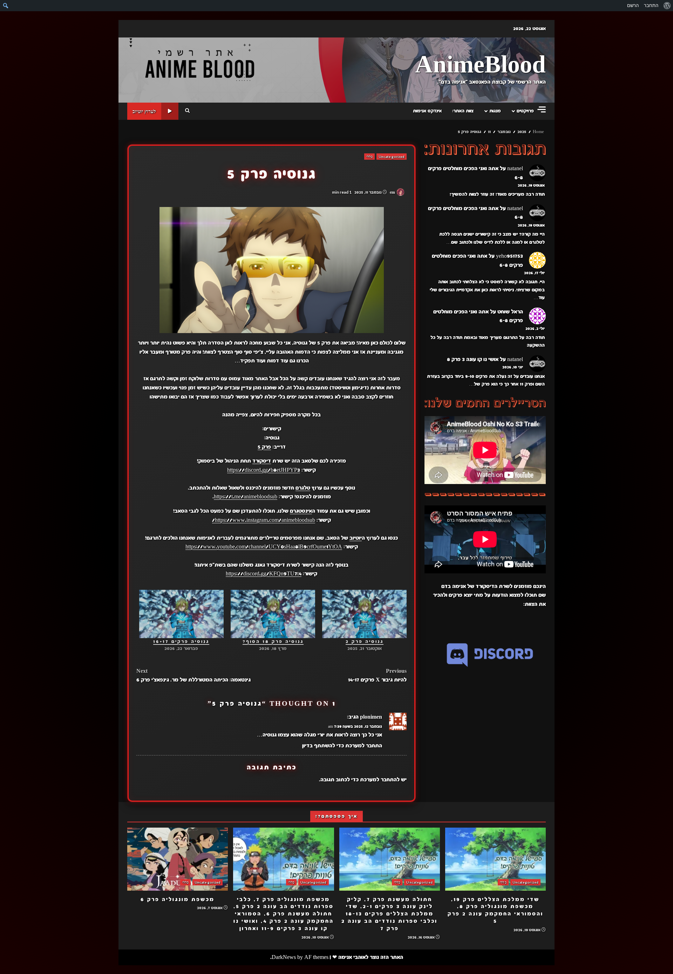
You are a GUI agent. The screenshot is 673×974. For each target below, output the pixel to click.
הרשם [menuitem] (633, 5)
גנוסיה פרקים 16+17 (181, 641)
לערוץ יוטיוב (144, 111)
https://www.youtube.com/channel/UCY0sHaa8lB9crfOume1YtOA (263, 547)
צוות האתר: (463, 111)
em (393, 192)
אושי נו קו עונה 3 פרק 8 (472, 359)
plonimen (371, 717)
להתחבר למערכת (380, 779)
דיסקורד (261, 461)
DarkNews (284, 957)
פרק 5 (264, 447)
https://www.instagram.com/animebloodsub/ (263, 520)
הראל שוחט (510, 312)
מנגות (495, 111)
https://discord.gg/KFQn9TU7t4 (263, 573)
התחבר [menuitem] (651, 5)
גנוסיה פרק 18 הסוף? (273, 641)
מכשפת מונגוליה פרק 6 (177, 859)
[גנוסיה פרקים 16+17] (181, 614)
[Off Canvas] (541, 109)
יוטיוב (355, 538)
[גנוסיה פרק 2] (364, 614)
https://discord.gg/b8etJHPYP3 (263, 470)
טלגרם (302, 488)
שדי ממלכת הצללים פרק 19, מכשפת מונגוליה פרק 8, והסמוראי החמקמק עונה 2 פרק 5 (495, 859)
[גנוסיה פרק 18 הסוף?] (273, 614)
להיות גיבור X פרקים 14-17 (377, 675)
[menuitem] (667, 5)
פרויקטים (525, 111)
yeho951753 (509, 256)
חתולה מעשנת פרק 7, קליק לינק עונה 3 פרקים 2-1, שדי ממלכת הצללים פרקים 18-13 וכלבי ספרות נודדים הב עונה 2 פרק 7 (389, 859)
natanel (515, 168)
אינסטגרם (301, 511)
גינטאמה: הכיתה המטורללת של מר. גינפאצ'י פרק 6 (193, 675)
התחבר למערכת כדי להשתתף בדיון (342, 745)
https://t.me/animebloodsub (245, 496)
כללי (369, 156)
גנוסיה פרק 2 (364, 641)
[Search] (187, 111)
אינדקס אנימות (427, 111)
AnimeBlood (480, 65)
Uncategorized (392, 156)
